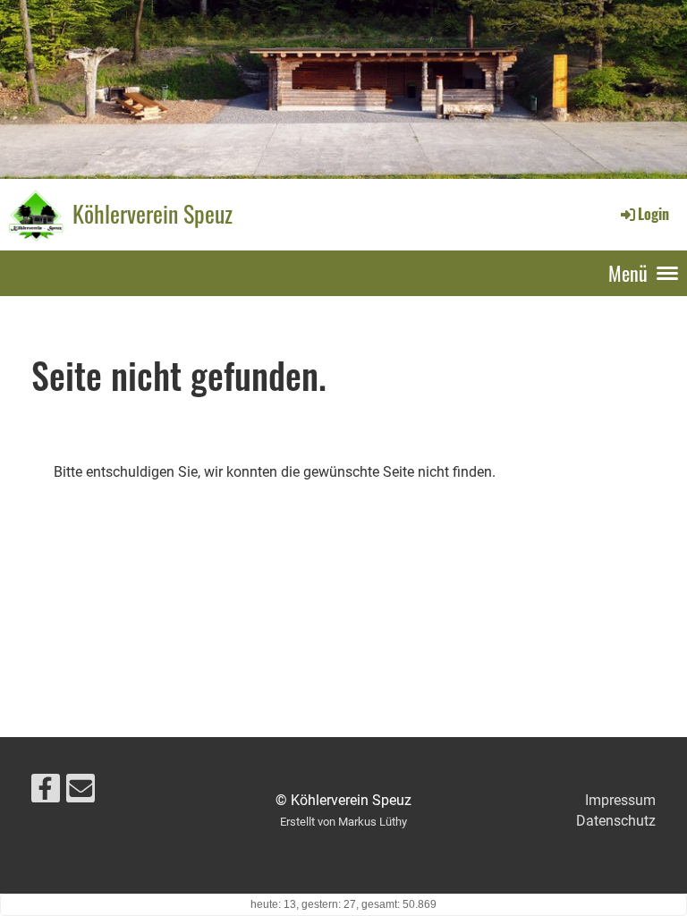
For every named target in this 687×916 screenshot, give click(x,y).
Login (653, 214)
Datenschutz (616, 820)
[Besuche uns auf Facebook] (45, 793)
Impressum (620, 800)
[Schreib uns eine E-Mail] (80, 793)
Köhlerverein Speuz (152, 214)
